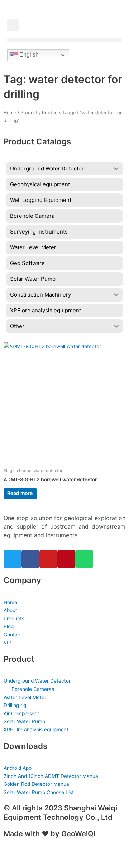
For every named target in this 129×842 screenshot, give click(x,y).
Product (29, 112)
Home (10, 112)
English (28, 55)
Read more (20, 493)
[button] (13, 25)
